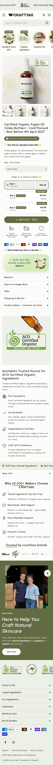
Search (5, 750)
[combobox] (26, 23)
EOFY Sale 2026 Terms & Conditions (19, 755)
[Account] (43, 15)
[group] (9, 40)
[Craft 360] (15, 5)
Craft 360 (14, 760)
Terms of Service (19, 750)
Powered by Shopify (29, 760)
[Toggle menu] (3, 15)
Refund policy (37, 750)
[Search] (47, 22)
